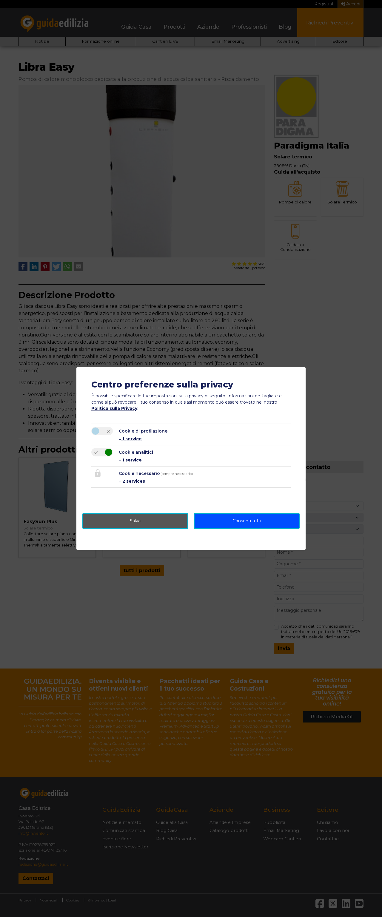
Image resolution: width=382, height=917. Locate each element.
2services (132, 481)
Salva (135, 521)
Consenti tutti (246, 521)
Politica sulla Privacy (114, 408)
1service (130, 438)
